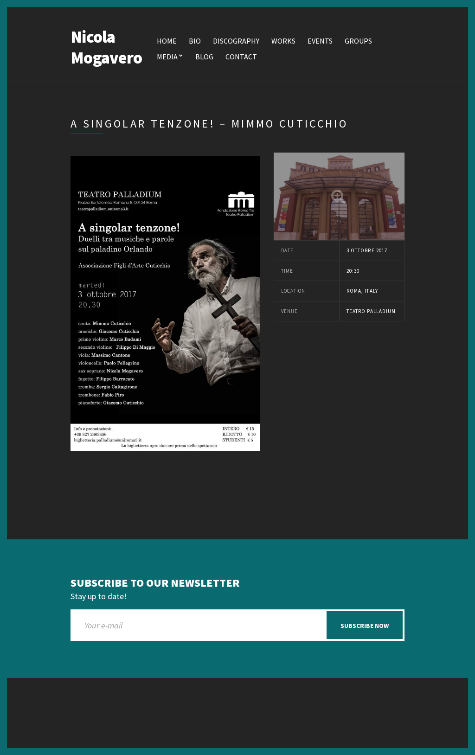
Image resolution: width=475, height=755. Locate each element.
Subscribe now (364, 625)
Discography (236, 40)
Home (167, 40)
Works (283, 40)
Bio (195, 40)
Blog (204, 56)
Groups (358, 40)
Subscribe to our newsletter (155, 583)
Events (320, 40)
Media (167, 56)
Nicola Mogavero (106, 47)
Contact (241, 56)
